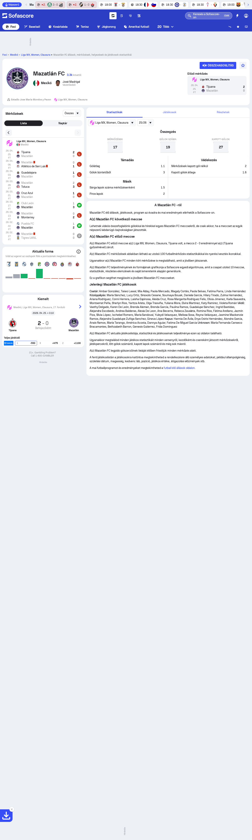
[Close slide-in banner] (11, 809)
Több (163, 27)
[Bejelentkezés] (246, 15)
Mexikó (14, 54)
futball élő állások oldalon (179, 367)
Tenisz (85, 26)
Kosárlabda (60, 26)
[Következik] (248, 5)
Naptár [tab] (62, 123)
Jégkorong (109, 26)
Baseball (34, 26)
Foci (13, 26)
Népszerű (13, 4)
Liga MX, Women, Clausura (35, 54)
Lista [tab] (23, 123)
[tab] (114, 113)
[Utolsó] (26, 5)
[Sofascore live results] (17, 15)
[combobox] (72, 113)
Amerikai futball (139, 26)
